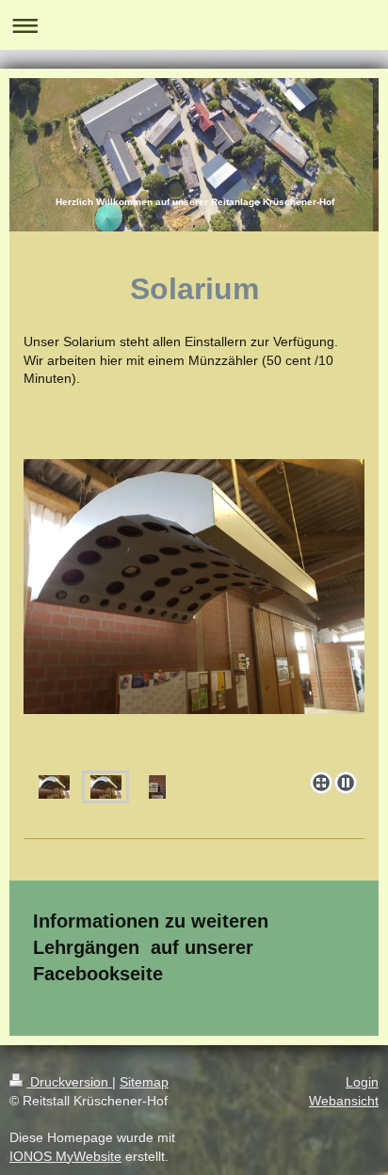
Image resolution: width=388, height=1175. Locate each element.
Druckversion (69, 1081)
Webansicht (344, 1100)
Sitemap (144, 1081)
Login (362, 1081)
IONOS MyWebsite (65, 1156)
